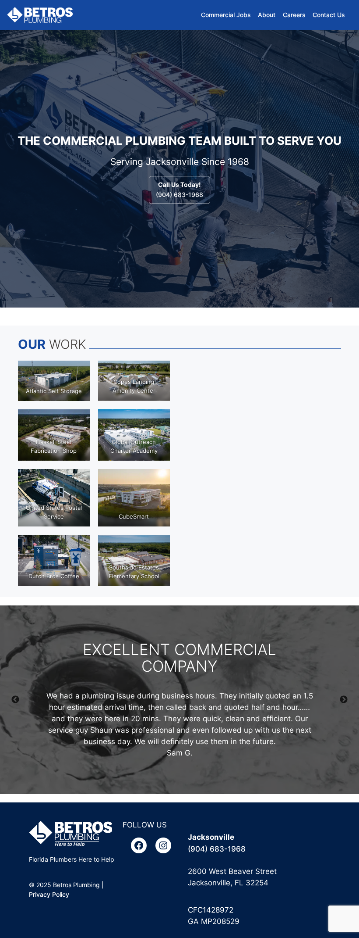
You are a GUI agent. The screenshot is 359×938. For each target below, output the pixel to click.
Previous (15, 699)
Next (343, 699)
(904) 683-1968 (179, 189)
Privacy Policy (49, 894)
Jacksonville (211, 837)
